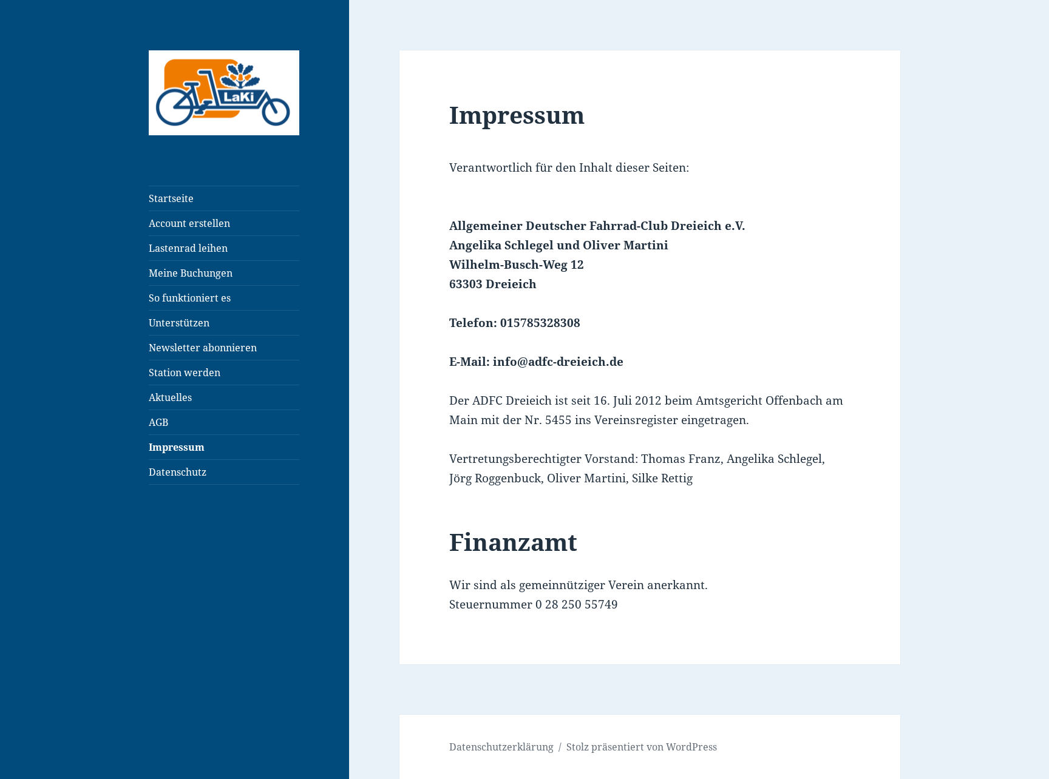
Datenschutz (177, 472)
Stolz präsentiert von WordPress (641, 747)
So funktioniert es (190, 298)
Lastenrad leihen (188, 248)
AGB (158, 422)
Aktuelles (170, 397)
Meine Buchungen (191, 273)
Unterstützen (179, 322)
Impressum (177, 447)
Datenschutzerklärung (501, 747)
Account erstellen (189, 223)
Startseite (171, 198)
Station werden (184, 372)
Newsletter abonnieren (203, 347)
